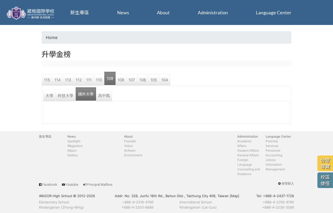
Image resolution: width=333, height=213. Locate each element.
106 (142, 80)
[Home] (31, 12)
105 (153, 80)
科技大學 (65, 95)
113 (68, 80)
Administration (213, 12)
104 (164, 80)
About (163, 12)
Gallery (72, 155)
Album (71, 150)
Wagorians (74, 146)
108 (121, 80)
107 (132, 80)
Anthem (129, 150)
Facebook (49, 184)
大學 (49, 95)
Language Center (273, 12)
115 (47, 80)
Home (51, 37)
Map (234, 196)
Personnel (273, 150)
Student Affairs (248, 150)
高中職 (104, 95)
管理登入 (287, 183)
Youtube (72, 184)
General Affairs (248, 155)
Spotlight (73, 141)
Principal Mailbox (99, 184)
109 (110, 78)
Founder (130, 141)
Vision (128, 146)
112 (79, 80)
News (123, 12)
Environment (133, 155)
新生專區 (79, 12)
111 (89, 80)
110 (99, 80)
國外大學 (86, 94)
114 (57, 80)
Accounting (274, 155)
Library (271, 160)
